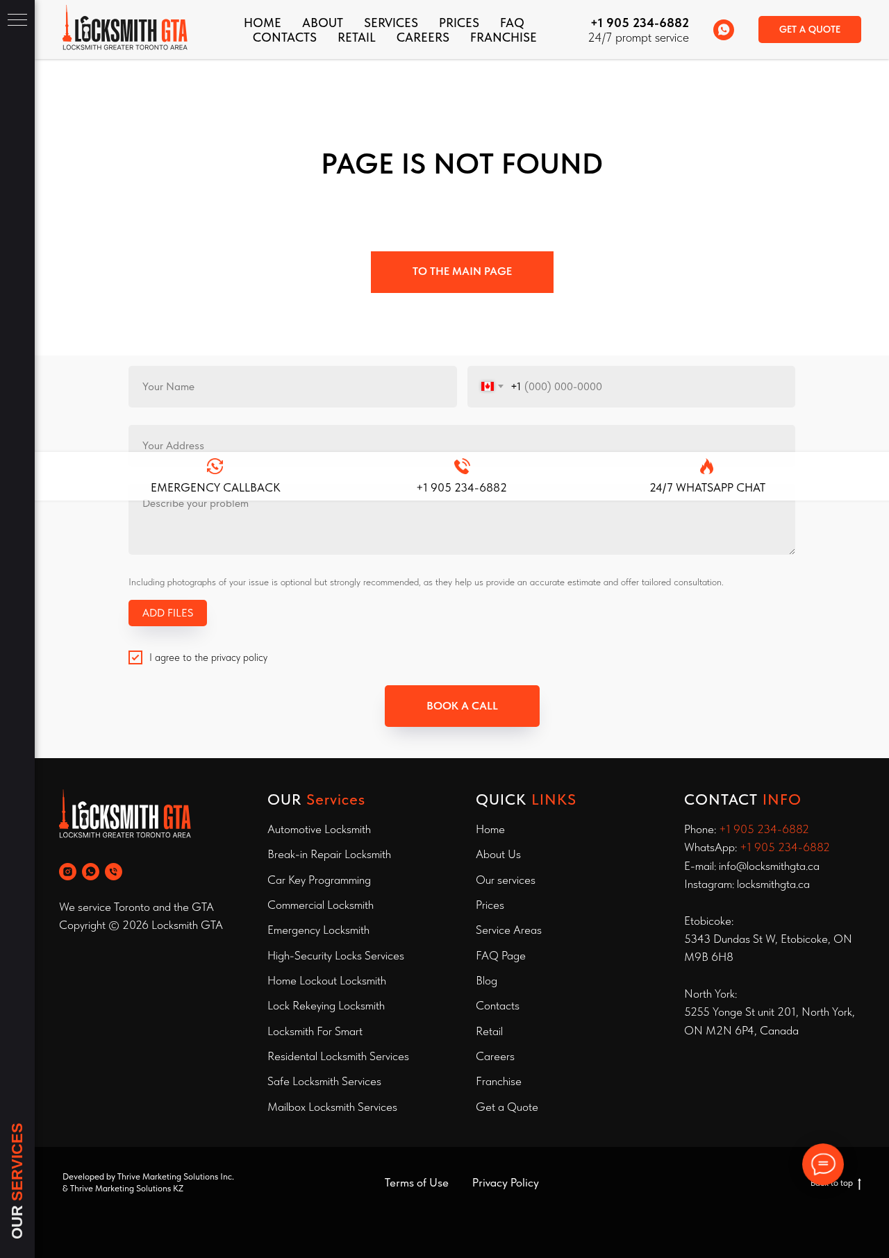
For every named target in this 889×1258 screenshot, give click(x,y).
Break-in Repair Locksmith (329, 854)
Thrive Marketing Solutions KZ (126, 1188)
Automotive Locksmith (319, 829)
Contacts (498, 1005)
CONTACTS (285, 37)
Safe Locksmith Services (324, 1081)
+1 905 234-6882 (639, 22)
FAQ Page (501, 955)
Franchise (499, 1081)
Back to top (832, 1182)
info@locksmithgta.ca (769, 866)
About (322, 22)
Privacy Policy (505, 1182)
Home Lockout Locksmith (326, 980)
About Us (498, 854)
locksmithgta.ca (773, 884)
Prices (459, 22)
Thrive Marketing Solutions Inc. (175, 1176)
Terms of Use (417, 1182)
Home (262, 22)
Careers (423, 37)
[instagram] (67, 871)
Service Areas (509, 930)
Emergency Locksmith (318, 930)
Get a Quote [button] (507, 1107)
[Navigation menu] (17, 21)
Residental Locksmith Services (338, 1056)
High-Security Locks (314, 955)
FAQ (512, 22)
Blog (486, 980)
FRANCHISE (503, 37)
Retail (357, 37)
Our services (505, 880)
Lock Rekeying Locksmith (326, 1005)
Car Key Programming (319, 880)
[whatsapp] (723, 29)
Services (391, 22)
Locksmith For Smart (315, 1031)
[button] (809, 30)
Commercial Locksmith (320, 905)
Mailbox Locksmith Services (332, 1107)
